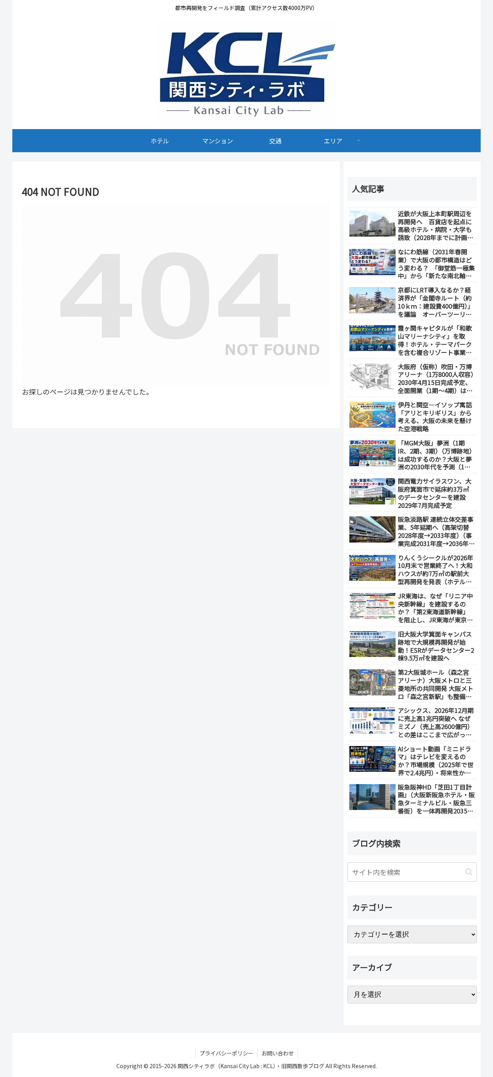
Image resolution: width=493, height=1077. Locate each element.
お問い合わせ (278, 1053)
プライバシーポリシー (226, 1053)
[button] (469, 871)
